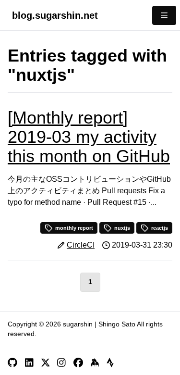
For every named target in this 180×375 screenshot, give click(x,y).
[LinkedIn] (29, 362)
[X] (45, 362)
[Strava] (110, 362)
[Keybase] (95, 362)
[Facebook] (78, 362)
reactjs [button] (159, 228)
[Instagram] (61, 362)
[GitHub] (12, 362)
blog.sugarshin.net (55, 15)
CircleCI (81, 245)
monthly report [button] (74, 228)
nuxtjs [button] (122, 228)
